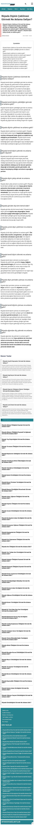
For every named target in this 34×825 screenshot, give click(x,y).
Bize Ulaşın (5, 721)
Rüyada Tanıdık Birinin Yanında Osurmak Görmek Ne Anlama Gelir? (17, 790)
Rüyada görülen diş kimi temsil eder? (13, 59)
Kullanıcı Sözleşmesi (7, 715)
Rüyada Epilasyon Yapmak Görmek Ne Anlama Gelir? (17, 787)
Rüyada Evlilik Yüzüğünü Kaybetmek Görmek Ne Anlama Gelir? (17, 774)
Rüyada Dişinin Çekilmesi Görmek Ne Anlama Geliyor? (17, 47)
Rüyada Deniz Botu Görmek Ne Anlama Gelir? (15, 736)
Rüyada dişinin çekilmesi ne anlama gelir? (14, 53)
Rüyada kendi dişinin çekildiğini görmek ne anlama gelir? (16, 103)
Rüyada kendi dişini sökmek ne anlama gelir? (15, 62)
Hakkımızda (5, 710)
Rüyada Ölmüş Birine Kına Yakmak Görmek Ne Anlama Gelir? (17, 784)
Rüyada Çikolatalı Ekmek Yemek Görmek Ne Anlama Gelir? (16, 738)
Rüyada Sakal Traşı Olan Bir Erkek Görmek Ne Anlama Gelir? (17, 777)
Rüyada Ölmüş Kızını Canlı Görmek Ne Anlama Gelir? (17, 812)
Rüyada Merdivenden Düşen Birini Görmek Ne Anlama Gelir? (17, 796)
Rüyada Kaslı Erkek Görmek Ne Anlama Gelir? (15, 817)
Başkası (10, 9)
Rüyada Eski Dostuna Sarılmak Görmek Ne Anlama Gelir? (16, 809)
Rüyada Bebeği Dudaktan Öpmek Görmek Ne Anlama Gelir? (17, 763)
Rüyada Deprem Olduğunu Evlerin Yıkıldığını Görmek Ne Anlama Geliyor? (16, 390)
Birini (16, 9)
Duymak (22, 9)
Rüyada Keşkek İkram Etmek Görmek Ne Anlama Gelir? (17, 751)
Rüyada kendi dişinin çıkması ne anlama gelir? (15, 66)
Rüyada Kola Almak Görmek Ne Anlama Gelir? (15, 741)
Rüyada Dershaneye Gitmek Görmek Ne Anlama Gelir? (17, 806)
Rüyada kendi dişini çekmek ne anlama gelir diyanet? (17, 55)
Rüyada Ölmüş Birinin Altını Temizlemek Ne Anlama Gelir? (16, 757)
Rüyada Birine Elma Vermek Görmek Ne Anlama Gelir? (17, 730)
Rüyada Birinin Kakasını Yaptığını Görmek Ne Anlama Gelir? (17, 733)
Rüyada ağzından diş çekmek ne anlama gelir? (15, 68)
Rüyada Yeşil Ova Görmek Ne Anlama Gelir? (14, 760)
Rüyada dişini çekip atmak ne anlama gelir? (14, 57)
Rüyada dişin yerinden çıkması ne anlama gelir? (15, 64)
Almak (3, 9)
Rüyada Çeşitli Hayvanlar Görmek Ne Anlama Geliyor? (16, 362)
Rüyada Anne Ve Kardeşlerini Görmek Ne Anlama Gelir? (17, 793)
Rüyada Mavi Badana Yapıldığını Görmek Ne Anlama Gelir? (16, 803)
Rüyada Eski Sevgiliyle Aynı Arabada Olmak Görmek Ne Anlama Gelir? (17, 781)
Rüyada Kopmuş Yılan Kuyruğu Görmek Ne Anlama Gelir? (16, 744)
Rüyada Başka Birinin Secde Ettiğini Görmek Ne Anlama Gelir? (17, 754)
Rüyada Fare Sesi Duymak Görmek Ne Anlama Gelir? (17, 771)
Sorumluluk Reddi (6, 719)
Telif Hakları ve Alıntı (7, 717)
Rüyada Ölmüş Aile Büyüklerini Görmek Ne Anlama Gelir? (18, 768)
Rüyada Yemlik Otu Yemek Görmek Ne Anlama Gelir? (17, 814)
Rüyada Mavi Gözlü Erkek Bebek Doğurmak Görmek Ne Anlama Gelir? (17, 800)
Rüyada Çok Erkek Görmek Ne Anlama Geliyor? (14, 405)
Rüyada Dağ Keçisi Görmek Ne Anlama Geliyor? (14, 376)
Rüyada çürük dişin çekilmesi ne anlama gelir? (15, 61)
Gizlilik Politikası (6, 712)
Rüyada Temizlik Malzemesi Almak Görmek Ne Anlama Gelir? (17, 748)
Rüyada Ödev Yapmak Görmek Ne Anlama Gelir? (15, 766)
